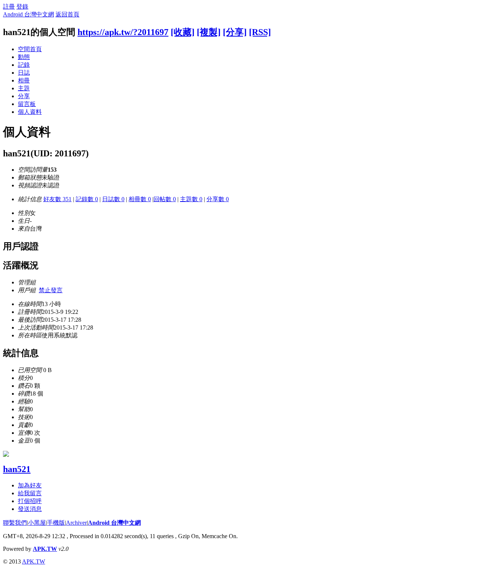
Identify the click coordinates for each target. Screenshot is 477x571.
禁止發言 (51, 290)
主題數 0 (191, 199)
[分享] (235, 32)
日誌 (24, 72)
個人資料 (30, 112)
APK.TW (45, 549)
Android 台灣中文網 (28, 14)
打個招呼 (30, 501)
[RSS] (260, 32)
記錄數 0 (87, 199)
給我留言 (30, 493)
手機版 (56, 522)
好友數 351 (57, 199)
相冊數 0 (140, 199)
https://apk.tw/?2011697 (123, 32)
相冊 (24, 80)
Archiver (76, 522)
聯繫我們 (15, 522)
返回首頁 (67, 14)
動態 (24, 57)
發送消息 (30, 509)
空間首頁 (30, 49)
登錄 (22, 6)
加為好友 (30, 485)
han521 (17, 469)
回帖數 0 (165, 199)
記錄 (24, 65)
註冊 (9, 6)
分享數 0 (217, 199)
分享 (24, 96)
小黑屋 (37, 522)
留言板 (27, 104)
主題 (24, 88)
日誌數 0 (113, 199)
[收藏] (183, 32)
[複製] (209, 32)
